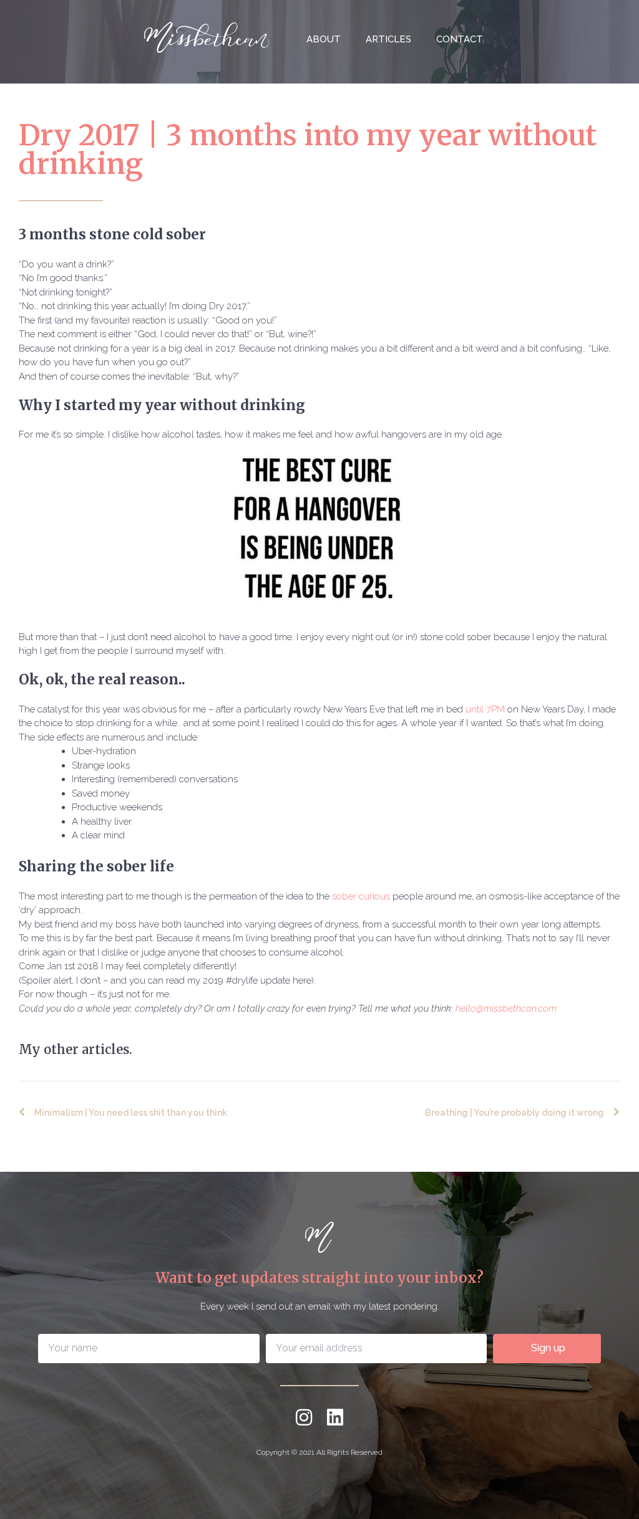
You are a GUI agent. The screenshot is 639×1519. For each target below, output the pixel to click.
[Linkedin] (335, 1417)
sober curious (361, 896)
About (323, 39)
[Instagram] (304, 1417)
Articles (388, 39)
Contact (459, 39)
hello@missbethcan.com (507, 1008)
